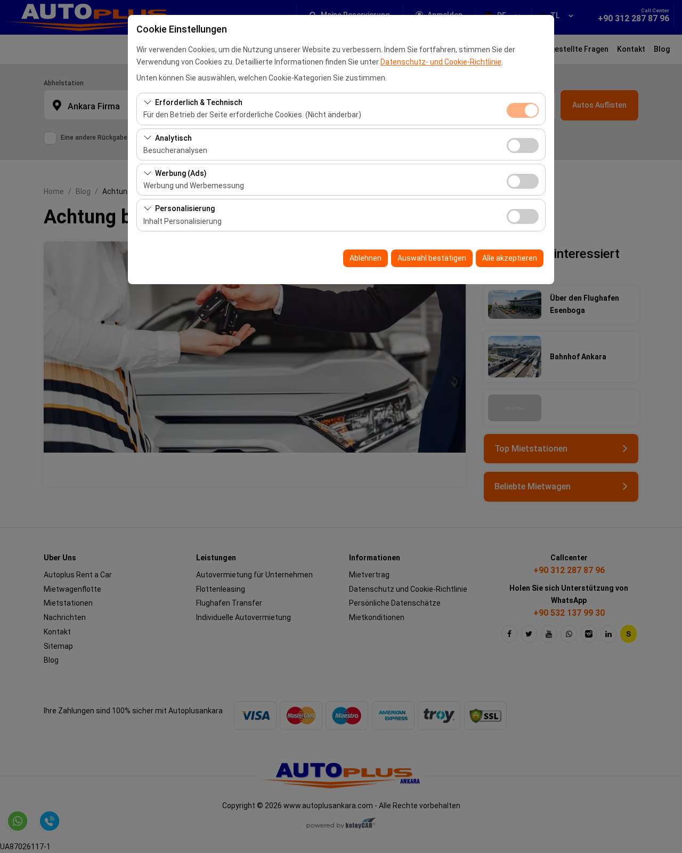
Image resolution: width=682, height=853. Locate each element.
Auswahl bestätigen (431, 258)
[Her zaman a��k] (523, 109)
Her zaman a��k (523, 110)
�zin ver (523, 145)
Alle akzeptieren (509, 258)
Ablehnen (365, 258)
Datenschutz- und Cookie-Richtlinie (440, 62)
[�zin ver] (523, 144)
